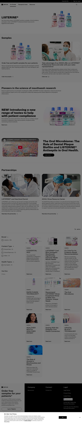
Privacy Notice (7, 421)
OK (62, 417)
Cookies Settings (28, 420)
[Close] (80, 417)
